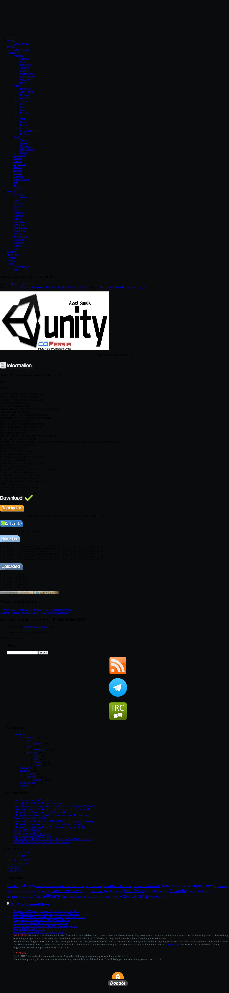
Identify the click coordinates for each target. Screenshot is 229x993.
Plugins (17, 137)
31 (18, 867)
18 (22, 859)
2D (12, 287)
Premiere (25, 95)
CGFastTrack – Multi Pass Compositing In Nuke (39, 803)
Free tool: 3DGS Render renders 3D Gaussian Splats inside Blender (49, 917)
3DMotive (18, 224)
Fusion (23, 122)
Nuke (23, 110)
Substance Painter (26, 897)
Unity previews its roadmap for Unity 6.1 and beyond (41, 920)
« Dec (10, 870)
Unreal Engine (21, 179)
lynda (128, 890)
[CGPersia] (29, 593)
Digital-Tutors (27, 197)
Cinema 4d (19, 155)
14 (8, 859)
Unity (65, 896)
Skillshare (18, 242)
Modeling (158, 891)
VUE (23, 119)
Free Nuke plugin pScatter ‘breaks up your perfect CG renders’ (46, 914)
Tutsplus (17, 245)
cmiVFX (18, 206)
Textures (11, 251)
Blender (17, 158)
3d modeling (13, 886)
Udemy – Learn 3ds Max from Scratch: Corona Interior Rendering (48, 824)
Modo (23, 104)
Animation (125, 886)
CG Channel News (33, 904)
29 (12, 867)
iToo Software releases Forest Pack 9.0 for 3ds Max (40, 923)
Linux (47, 287)
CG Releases (23, 287)
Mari (22, 107)
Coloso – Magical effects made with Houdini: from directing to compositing (53, 821)
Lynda (16, 200)
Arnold (24, 143)
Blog (9, 37)
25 (22, 863)
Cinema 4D (182, 886)
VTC (16, 248)
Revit (23, 82)
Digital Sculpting (29, 891)
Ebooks (31, 773)
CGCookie (19, 230)
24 (18, 863)
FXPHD (17, 209)
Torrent (24, 785)
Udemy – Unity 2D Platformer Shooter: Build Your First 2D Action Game (52, 839)
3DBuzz (17, 233)
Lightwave (19, 164)
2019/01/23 (28, 284)
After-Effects (27, 92)
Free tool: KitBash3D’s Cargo (29, 929)
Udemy (17, 218)
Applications (13, 52)
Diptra (14, 284)
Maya (23, 61)
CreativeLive (20, 227)
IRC (15, 269)
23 (15, 863)
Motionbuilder (27, 76)
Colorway (25, 113)
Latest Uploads (21, 49)
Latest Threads (21, 43)
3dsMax (24, 58)
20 (28, 859)
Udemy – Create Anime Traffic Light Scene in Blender (42, 812)
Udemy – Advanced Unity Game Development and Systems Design (49, 827)
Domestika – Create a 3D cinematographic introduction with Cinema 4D (51, 809)
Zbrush (17, 188)
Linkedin (18, 203)
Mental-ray (26, 146)
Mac (54, 287)
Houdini (17, 161)
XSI (15, 182)
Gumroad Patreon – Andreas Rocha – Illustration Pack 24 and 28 (34, 612)
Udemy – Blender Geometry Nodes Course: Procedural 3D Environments (52, 815)
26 (25, 863)
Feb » (18, 870)
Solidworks (26, 79)
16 (15, 859)
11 (22, 856)
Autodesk (18, 55)
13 (28, 856)
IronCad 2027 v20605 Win (27, 830)
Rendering (213, 891)
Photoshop (25, 88)
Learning (25, 770)
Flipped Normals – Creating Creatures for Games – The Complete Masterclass (54, 806)
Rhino (16, 185)
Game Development (125, 287)
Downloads (37, 287)
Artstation (144, 886)
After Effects (111, 886)
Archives (11, 257)
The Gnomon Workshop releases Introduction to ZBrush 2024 (46, 911)
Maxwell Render (29, 131)
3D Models (13, 254)
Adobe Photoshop (73, 886)
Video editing (111, 896)
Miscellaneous (27, 782)
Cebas (23, 152)
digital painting (14, 891)
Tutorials (11, 191)
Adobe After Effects (53, 887)
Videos (37, 779)
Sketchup (18, 167)
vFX (102, 897)
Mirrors (148, 891)
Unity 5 (142, 287)
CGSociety (19, 221)
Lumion (17, 173)
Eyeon (16, 116)
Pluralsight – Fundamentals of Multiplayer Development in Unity (37, 609)
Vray (152, 896)
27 (28, 863)
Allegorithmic (27, 149)
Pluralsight (19, 194)
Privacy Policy (21, 266)
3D (28, 746)
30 (15, 867)
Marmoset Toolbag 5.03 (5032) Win (32, 836)
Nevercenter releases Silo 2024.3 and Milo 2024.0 (39, 932)
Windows (84, 287)
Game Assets (107, 287)
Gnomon (18, 212)
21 (8, 863)
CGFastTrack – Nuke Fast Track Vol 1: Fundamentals (41, 842)
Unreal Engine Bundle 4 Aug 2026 (31, 800)
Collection (25, 767)
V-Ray (23, 140)
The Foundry (20, 101)
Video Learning (133, 896)
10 (18, 856)
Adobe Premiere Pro (94, 887)
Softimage (25, 64)
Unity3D (18, 176)
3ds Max (28, 886)
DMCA (11, 260)
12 (25, 856)
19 (25, 859)
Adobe (17, 85)
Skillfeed (18, 239)
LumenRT (25, 125)
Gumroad (18, 215)
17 (18, 859)
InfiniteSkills (20, 236)
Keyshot (17, 170)
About (10, 263)
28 (8, 867)
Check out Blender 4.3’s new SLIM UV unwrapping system (45, 926)
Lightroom (119, 891)
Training (39, 896)
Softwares (72, 287)
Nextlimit (18, 128)
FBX (49, 891)
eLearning (41, 891)
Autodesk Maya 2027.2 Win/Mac (31, 818)
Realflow (25, 134)
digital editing (221, 886)
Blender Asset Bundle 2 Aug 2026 (31, 833)
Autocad (24, 67)
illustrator (25, 98)
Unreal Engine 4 (93, 897)
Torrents (11, 46)
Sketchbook (26, 73)
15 (12, 859)
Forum (10, 40)
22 (12, 863)
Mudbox (24, 70)
